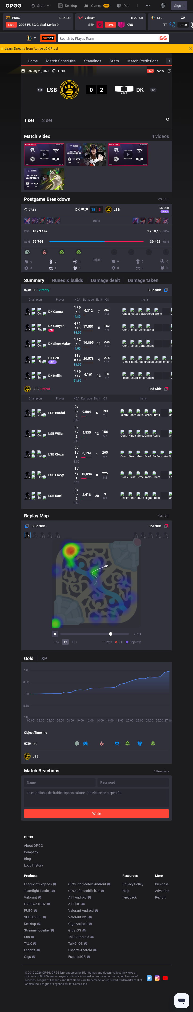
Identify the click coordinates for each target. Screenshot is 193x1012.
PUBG (28, 910)
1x (65, 642)
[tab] (36, 280)
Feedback (129, 897)
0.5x (56, 642)
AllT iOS (74, 904)
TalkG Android (78, 937)
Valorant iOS (77, 917)
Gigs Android (78, 923)
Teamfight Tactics (37, 890)
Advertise (162, 890)
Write (96, 813)
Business (162, 884)
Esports (29, 950)
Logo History (33, 865)
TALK (28, 943)
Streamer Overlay (37, 930)
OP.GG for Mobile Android (87, 884)
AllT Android (77, 897)
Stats (41, 5)
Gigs (27, 956)
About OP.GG (33, 845)
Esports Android (80, 950)
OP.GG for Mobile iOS (84, 890)
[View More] (148, 5)
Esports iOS (77, 956)
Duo (27, 937)
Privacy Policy (132, 884)
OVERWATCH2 (35, 904)
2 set (47, 120)
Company (31, 852)
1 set (29, 120)
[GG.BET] (48, 38)
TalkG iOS (75, 943)
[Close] (190, 48)
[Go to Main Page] (13, 5)
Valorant (30, 897)
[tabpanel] (96, 396)
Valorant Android (81, 910)
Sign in (179, 5)
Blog (27, 858)
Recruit (160, 897)
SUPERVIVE (32, 917)
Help (125, 890)
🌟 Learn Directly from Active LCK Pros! (29, 48)
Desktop (30, 923)
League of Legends (38, 884)
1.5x (74, 642)
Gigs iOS (74, 930)
